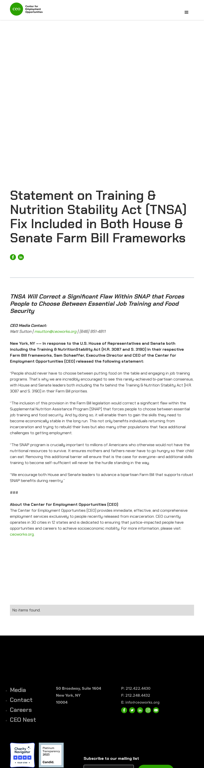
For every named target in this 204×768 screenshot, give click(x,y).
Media (18, 690)
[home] (26, 11)
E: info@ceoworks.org (140, 702)
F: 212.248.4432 (135, 695)
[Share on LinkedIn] (21, 257)
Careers (21, 710)
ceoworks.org (22, 534)
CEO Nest (23, 720)
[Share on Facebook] (13, 257)
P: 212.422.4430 (136, 688)
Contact (21, 700)
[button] (186, 12)
